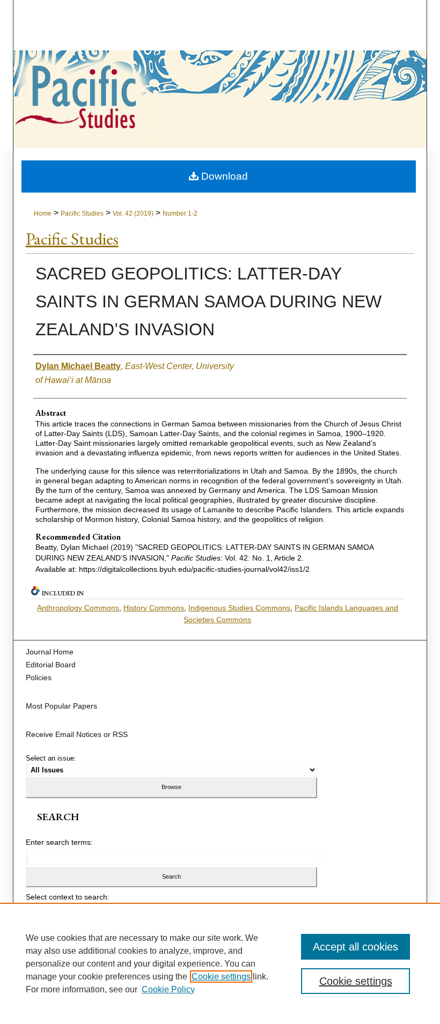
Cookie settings (221, 976)
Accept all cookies (355, 947)
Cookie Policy (168, 989)
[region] (220, 963)
